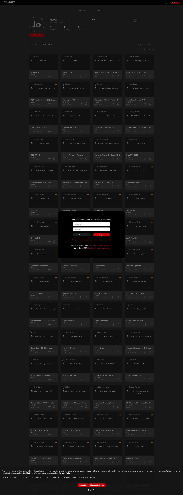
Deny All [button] (91, 490)
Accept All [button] (83, 485)
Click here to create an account (100, 245)
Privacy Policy (65, 473)
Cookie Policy (28, 473)
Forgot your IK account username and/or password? (91, 240)
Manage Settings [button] (97, 485)
